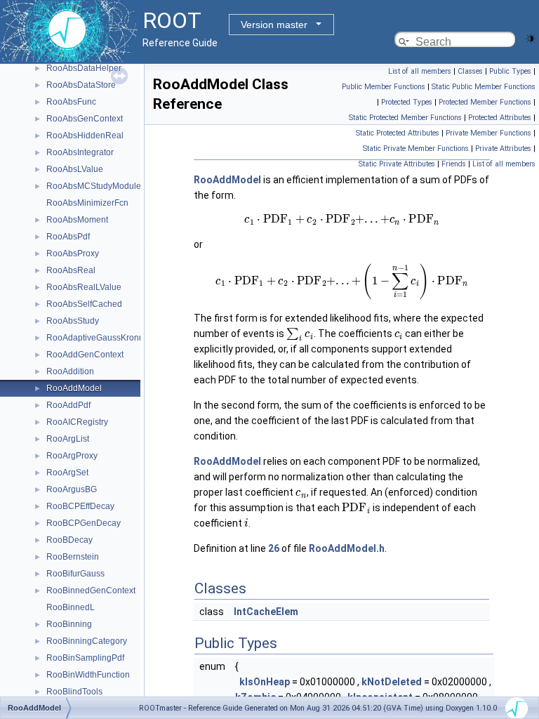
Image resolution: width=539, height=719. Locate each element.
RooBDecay (69, 540)
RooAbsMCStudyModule (93, 186)
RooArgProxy (72, 456)
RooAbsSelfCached (84, 304)
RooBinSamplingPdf (85, 658)
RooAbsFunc (71, 102)
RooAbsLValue (74, 169)
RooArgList (67, 439)
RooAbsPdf (68, 237)
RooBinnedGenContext (90, 590)
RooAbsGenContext (84, 119)
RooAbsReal (70, 270)
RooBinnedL (70, 607)
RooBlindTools (74, 692)
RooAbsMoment (77, 220)
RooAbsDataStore (81, 85)
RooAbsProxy (72, 253)
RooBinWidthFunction (88, 675)
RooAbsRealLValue (83, 287)
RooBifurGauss (75, 574)
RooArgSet (67, 472)
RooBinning (69, 624)
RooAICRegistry (77, 422)
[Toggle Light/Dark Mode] (530, 38)
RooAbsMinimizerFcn (87, 203)
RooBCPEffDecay (80, 506)
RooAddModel (74, 388)
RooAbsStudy (72, 321)
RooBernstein (72, 557)
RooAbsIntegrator (80, 152)
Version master (274, 24)
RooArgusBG (71, 489)
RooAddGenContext (85, 355)
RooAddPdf (68, 405)
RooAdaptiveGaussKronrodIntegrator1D (122, 338)
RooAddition (70, 371)
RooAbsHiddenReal (85, 135)
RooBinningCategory (86, 641)
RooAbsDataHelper (83, 68)
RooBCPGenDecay (83, 523)
